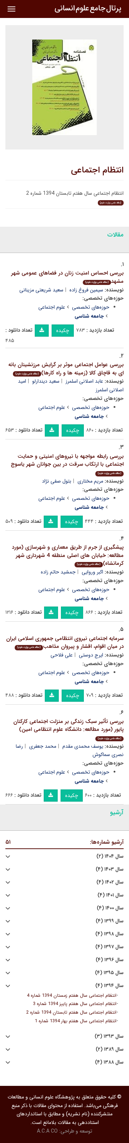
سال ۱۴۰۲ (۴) (110, 882)
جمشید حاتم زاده (58, 572)
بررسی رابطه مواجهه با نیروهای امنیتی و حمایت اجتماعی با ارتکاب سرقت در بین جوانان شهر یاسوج (67, 463)
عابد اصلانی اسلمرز (84, 381)
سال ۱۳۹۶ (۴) (110, 960)
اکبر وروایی (92, 572)
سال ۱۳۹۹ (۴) (110, 921)
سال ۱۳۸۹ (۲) (110, 1049)
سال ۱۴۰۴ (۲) (110, 856)
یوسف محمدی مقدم (82, 746)
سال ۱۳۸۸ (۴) (109, 1062)
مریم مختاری (90, 481)
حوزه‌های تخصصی (90, 307)
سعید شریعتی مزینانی (41, 290)
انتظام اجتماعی (97, 170)
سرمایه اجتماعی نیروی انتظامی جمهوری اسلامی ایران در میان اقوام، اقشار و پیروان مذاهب (65, 642)
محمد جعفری (42, 746)
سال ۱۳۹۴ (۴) (109, 986)
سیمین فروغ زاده (86, 290)
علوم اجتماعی (51, 307)
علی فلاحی (62, 655)
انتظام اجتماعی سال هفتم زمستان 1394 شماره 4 (71, 995)
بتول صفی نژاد (56, 481)
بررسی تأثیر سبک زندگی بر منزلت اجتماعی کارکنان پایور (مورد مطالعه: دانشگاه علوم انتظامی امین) (68, 729)
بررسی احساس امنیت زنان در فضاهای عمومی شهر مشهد (67, 277)
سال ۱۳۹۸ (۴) (109, 934)
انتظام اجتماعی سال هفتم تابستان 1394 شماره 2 (71, 1012)
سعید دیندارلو (45, 381)
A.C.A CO (47, 1131)
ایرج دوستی (91, 655)
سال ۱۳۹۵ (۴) (109, 973)
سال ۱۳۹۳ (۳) (109, 1036)
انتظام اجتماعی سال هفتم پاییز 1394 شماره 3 (74, 1004)
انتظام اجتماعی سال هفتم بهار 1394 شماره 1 (75, 1021)
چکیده (62, 331)
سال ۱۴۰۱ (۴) (110, 895)
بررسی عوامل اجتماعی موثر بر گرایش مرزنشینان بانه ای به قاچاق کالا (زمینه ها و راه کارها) (66, 368)
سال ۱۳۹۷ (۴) (109, 947)
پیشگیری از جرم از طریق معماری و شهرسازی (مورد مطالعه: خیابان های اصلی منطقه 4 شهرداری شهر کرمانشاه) (68, 555)
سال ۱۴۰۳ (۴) (110, 869)
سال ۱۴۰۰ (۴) (110, 908)
